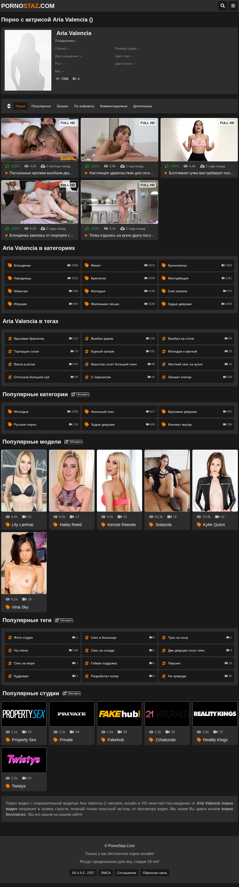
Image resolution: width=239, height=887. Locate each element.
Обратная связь (155, 873)
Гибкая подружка (123, 663)
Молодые (123, 291)
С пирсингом (123, 377)
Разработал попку (123, 676)
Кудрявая (46, 676)
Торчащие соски (46, 351)
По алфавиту (84, 106)
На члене (46, 650)
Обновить (82, 394)
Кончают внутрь (200, 424)
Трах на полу (200, 637)
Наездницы (46, 278)
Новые (21, 106)
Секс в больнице (123, 637)
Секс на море (46, 663)
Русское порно (46, 424)
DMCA (106, 873)
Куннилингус (200, 265)
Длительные (142, 106)
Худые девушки (200, 304)
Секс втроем (200, 291)
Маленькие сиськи (123, 304)
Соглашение (126, 873)
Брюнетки (123, 278)
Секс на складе (123, 650)
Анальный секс (123, 411)
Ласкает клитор (200, 377)
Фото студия (46, 637)
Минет (123, 265)
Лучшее (62, 106)
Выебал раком (123, 338)
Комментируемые (113, 106)
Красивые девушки (200, 411)
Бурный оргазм (123, 351)
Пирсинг (200, 663)
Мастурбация (200, 278)
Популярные (41, 106)
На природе (200, 676)
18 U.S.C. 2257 (83, 873)
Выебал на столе (200, 338)
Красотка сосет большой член (123, 364)
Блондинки (46, 265)
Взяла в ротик (46, 364)
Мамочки (46, 291)
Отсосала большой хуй (46, 377)
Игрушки (46, 304)
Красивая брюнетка (46, 338)
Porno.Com (28, 5)
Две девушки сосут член (200, 650)
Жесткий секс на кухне (200, 364)
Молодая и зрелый (200, 351)
